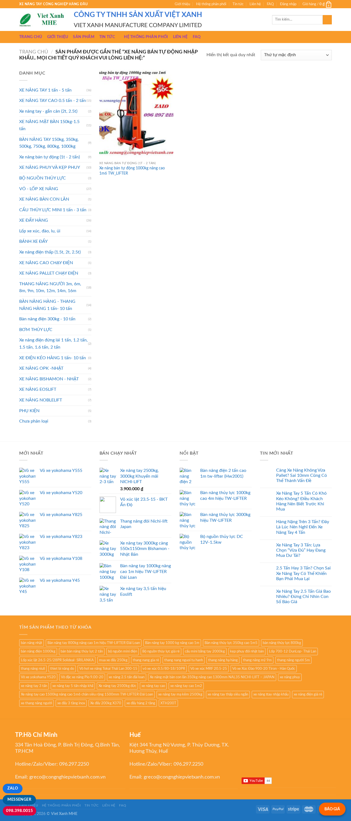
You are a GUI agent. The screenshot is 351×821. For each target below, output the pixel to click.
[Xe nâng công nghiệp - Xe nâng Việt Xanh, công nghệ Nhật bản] (42, 19)
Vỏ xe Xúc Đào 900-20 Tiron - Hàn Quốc (263, 668)
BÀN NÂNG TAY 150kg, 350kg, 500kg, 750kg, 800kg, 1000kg (49, 143)
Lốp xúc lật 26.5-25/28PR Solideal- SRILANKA (57, 660)
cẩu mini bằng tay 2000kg (205, 651)
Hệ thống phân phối (211, 4)
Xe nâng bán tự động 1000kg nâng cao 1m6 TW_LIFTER (132, 170)
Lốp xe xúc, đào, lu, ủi (39, 231)
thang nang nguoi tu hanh (183, 660)
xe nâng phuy (290, 677)
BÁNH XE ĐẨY (33, 241)
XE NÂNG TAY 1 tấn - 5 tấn (45, 90)
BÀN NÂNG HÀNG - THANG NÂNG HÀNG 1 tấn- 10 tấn (47, 305)
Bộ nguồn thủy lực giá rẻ (161, 651)
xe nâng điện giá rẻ (308, 694)
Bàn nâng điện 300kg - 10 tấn (47, 319)
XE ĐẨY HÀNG (33, 220)
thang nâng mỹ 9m (257, 660)
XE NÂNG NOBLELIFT (40, 400)
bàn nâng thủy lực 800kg (282, 643)
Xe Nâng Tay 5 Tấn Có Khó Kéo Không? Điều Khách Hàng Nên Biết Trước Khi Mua (301, 501)
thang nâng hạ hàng (223, 660)
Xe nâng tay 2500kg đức (117, 686)
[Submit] (327, 19)
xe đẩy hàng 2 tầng (140, 703)
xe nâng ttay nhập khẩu (270, 694)
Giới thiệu (182, 4)
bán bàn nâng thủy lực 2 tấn (82, 651)
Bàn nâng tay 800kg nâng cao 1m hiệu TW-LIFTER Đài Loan (93, 643)
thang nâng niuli (33, 668)
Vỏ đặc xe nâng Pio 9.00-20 (82, 677)
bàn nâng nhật (31, 643)
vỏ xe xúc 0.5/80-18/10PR (164, 668)
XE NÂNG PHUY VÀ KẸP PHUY (49, 167)
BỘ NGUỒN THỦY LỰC (42, 178)
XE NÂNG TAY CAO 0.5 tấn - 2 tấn (52, 100)
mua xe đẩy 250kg (113, 660)
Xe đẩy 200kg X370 (105, 703)
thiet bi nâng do (62, 668)
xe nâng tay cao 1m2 (186, 686)
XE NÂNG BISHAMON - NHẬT (49, 379)
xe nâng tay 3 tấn (34, 686)
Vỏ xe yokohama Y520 (38, 677)
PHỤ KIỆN (29, 411)
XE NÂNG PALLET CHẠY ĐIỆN (48, 273)
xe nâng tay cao (153, 686)
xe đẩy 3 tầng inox (71, 703)
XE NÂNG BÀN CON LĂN (44, 199)
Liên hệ (255, 4)
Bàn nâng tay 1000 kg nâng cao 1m (172, 643)
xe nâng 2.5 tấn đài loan (127, 677)
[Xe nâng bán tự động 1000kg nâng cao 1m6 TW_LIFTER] (136, 114)
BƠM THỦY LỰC (35, 329)
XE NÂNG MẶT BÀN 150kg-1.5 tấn (49, 125)
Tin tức (238, 4)
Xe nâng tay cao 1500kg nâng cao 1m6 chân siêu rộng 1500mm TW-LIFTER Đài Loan (87, 694)
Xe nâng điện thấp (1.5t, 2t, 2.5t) (50, 252)
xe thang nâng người (36, 703)
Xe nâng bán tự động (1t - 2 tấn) (49, 157)
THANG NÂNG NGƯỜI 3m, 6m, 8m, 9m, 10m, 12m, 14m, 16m (50, 287)
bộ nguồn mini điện (122, 651)
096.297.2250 (74, 764)
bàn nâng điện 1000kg (38, 651)
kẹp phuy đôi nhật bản (247, 651)
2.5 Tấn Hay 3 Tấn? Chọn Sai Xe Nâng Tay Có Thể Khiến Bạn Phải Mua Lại (303, 573)
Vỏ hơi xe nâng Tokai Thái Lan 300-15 (108, 668)
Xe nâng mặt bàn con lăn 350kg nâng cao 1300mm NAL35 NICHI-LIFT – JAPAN (212, 677)
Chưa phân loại (33, 421)
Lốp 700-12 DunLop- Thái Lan (292, 651)
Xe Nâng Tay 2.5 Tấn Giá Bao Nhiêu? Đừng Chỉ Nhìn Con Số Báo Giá (303, 596)
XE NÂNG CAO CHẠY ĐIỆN (46, 263)
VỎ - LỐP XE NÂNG (38, 189)
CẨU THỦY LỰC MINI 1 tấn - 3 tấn (52, 210)
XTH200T (168, 703)
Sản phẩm (83, 37)
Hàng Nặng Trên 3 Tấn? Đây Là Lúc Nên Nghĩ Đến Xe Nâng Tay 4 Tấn (302, 527)
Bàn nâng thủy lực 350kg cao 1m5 (231, 643)
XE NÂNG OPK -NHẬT (41, 368)
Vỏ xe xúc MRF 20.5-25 (208, 668)
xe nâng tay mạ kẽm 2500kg (180, 694)
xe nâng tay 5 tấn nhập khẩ (72, 686)
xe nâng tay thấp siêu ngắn (228, 694)
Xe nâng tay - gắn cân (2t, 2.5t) (48, 111)
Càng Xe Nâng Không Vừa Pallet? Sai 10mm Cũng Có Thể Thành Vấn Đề (301, 475)
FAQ (270, 4)
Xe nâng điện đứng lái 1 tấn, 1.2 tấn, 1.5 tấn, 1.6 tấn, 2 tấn (53, 343)
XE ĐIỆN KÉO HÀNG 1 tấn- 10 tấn (52, 358)
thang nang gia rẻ (146, 660)
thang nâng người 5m (293, 660)
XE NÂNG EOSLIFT (37, 389)
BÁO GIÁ (332, 809)
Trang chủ (30, 37)
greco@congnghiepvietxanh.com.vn (67, 777)
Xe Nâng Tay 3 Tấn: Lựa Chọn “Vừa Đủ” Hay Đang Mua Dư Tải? (300, 550)
